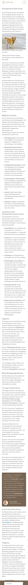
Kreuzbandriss (10, 580)
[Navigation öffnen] (24, 2)
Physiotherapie (18, 493)
